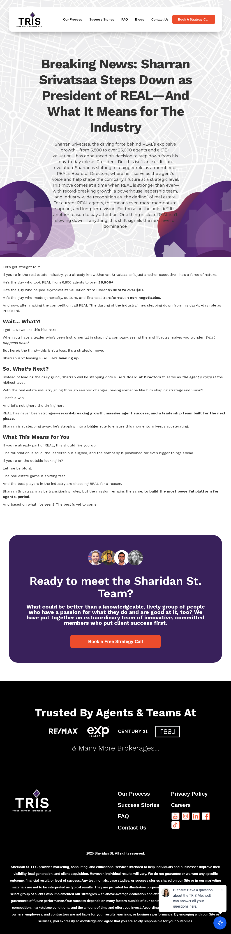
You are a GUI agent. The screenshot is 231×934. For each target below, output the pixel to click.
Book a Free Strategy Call (115, 641)
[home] (31, 19)
